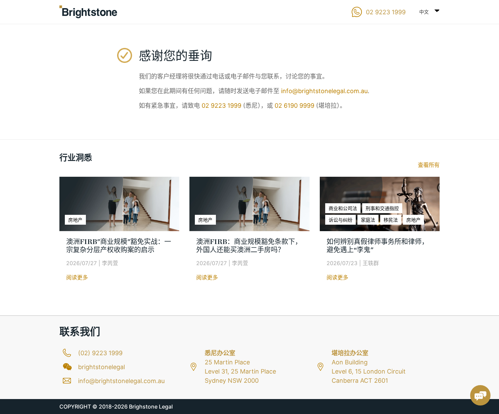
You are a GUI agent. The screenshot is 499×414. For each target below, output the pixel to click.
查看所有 (429, 164)
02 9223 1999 (221, 105)
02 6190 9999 (294, 105)
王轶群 (371, 263)
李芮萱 (110, 263)
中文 (424, 12)
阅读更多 (77, 277)
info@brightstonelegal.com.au (324, 90)
